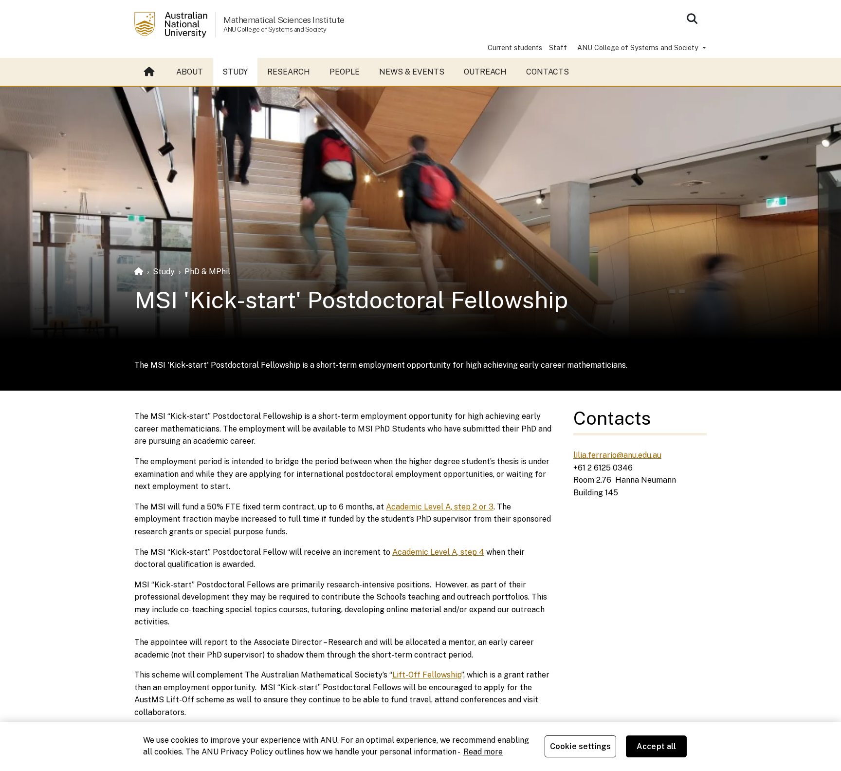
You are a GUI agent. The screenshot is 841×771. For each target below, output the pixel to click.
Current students (515, 47)
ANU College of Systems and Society (638, 47)
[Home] (138, 271)
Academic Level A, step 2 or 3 (440, 506)
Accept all (656, 746)
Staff (558, 47)
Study (235, 71)
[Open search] (692, 18)
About (189, 71)
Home (150, 72)
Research (288, 71)
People (344, 71)
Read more (483, 751)
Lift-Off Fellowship (426, 674)
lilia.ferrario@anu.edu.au (617, 455)
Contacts (547, 71)
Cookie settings (580, 746)
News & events (411, 71)
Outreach (485, 71)
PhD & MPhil (207, 271)
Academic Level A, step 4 (438, 552)
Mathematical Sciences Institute (284, 20)
